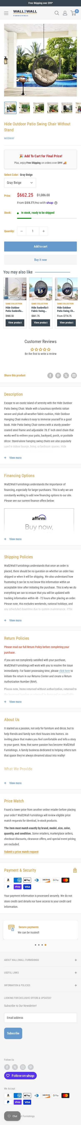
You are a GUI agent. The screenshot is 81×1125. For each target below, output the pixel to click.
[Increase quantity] (43, 231)
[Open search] (57, 13)
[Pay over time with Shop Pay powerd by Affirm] (39, 508)
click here (64, 670)
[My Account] (65, 13)
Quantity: (9, 231)
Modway (9, 138)
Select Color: (18, 174)
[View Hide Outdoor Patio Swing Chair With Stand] (66, 289)
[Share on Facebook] (50, 375)
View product (15, 322)
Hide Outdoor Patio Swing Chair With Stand (66, 311)
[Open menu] (6, 13)
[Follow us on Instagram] (23, 1067)
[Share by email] (74, 375)
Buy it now (40, 260)
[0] (73, 13)
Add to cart (40, 246)
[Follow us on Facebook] (7, 1067)
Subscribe (13, 1033)
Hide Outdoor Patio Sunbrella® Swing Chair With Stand (14, 312)
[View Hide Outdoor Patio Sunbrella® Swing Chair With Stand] (15, 289)
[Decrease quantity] (21, 231)
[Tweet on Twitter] (66, 375)
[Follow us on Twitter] (15, 1067)
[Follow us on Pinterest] (31, 1067)
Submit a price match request (21, 851)
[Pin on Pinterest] (58, 375)
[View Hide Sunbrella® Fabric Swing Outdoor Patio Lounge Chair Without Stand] (40, 289)
